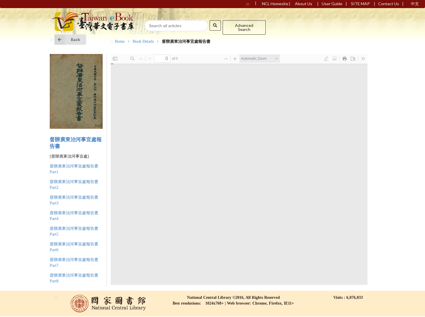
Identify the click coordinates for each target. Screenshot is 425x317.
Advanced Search (244, 27)
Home (120, 42)
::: (51, 40)
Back (75, 39)
